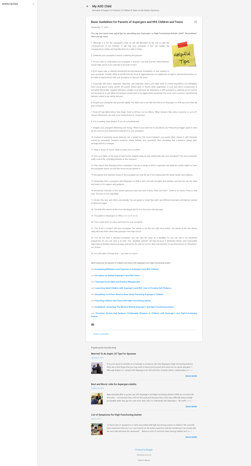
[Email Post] (92, 325)
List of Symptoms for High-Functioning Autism (116, 414)
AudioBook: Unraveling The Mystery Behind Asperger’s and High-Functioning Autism (134, 307)
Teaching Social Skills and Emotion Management (117, 282)
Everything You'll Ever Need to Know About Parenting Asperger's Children (129, 294)
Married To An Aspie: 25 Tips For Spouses (113, 353)
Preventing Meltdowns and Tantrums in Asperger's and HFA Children (127, 269)
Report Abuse (144, 460)
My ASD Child (102, 6)
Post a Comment (101, 334)
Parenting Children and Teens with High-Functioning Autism (123, 300)
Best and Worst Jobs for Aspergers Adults (113, 384)
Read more (191, 376)
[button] (195, 22)
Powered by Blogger (144, 450)
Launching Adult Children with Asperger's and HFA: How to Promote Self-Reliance (133, 288)
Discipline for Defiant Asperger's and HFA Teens (117, 275)
